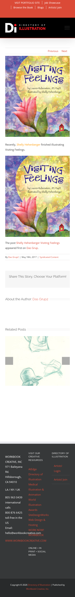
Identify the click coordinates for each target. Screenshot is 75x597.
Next (64, 51)
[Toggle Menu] (67, 27)
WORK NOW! (36, 530)
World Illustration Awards (34, 505)
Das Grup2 (13, 257)
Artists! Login (58, 468)
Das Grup (32, 248)
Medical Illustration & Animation (36, 489)
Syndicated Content (49, 257)
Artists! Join (60, 479)
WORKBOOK (36, 535)
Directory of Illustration (39, 584)
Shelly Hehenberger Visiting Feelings (38, 243)
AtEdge (32, 469)
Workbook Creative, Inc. (37, 588)
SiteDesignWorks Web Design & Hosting (38, 520)
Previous (53, 51)
